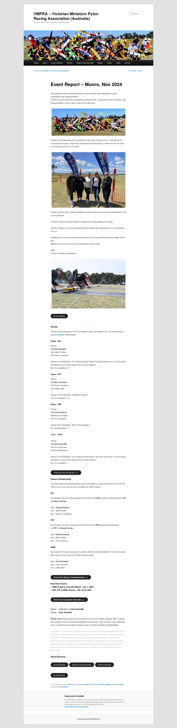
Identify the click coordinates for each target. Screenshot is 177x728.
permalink (64, 687)
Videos (109, 63)
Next (140, 71)
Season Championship (85, 63)
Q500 (102, 684)
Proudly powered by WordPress (88, 719)
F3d (91, 684)
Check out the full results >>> (66, 472)
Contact (127, 63)
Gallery (100, 63)
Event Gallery (59, 316)
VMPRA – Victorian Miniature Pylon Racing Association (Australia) (66, 16)
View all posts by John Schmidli (77, 707)
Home (36, 63)
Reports (71, 684)
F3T (94, 684)
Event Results (59, 664)
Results (70, 63)
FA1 (98, 684)
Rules (118, 63)
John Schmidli (63, 71)
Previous (132, 71)
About (45, 63)
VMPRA (108, 684)
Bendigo (86, 684)
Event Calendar (57, 63)
